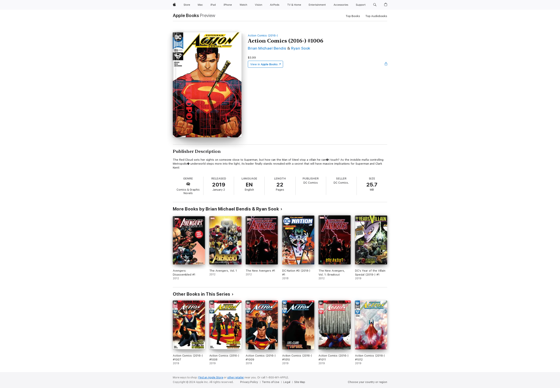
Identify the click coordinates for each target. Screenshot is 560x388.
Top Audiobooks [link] (376, 16)
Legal (286, 382)
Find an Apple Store (210, 377)
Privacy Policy (249, 382)
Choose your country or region (367, 382)
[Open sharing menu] (386, 64)
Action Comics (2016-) (263, 35)
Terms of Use (270, 382)
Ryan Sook (300, 48)
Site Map (299, 382)
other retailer (235, 377)
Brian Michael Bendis (267, 48)
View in (264, 64)
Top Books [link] (353, 16)
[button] (374, 5)
